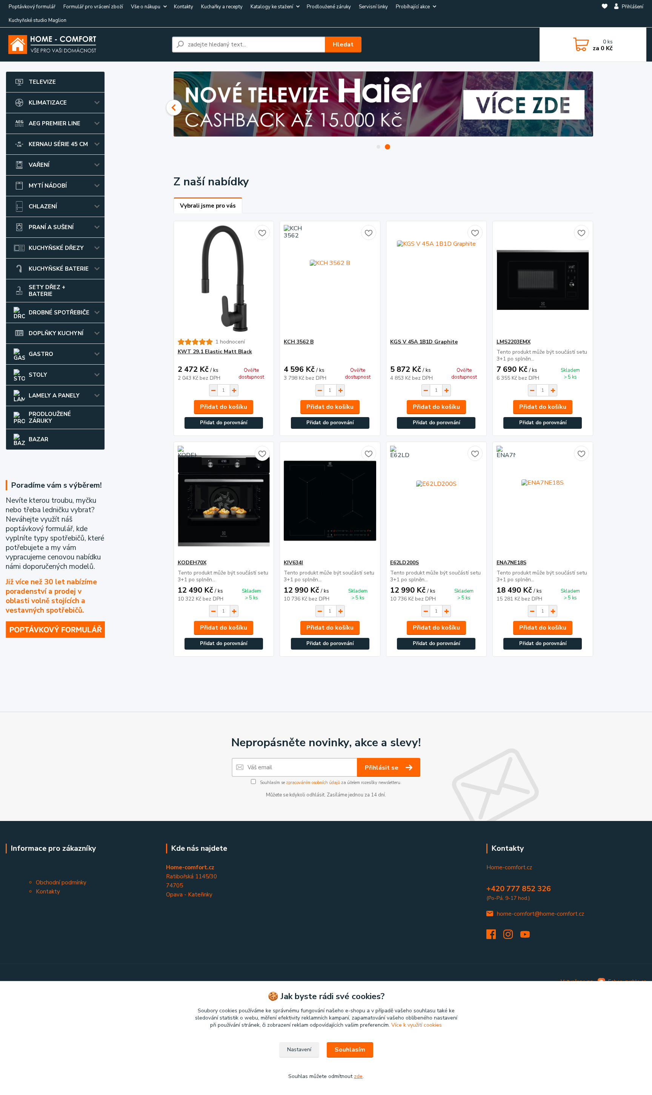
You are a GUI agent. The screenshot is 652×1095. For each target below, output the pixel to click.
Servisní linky (373, 6)
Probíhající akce (413, 6)
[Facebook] (494, 936)
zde (358, 1076)
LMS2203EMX (514, 341)
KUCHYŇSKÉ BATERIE (59, 269)
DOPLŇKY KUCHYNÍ (56, 333)
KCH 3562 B (299, 341)
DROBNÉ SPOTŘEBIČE (59, 312)
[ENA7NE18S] (543, 500)
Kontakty (183, 6)
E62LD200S (404, 562)
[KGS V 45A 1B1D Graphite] (436, 279)
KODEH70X (192, 562)
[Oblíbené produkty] (604, 14)
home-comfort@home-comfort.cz (540, 914)
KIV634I (293, 562)
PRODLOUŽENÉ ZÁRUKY (50, 417)
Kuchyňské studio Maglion (37, 20)
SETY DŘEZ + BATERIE (47, 290)
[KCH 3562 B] (330, 279)
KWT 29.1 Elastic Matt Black (215, 351)
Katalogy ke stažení (272, 6)
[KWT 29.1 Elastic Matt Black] (224, 279)
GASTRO (41, 354)
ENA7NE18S (511, 562)
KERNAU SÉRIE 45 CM (58, 144)
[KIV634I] (330, 500)
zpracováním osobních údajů (313, 782)
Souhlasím (350, 1050)
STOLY (38, 375)
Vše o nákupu (145, 6)
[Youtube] (528, 936)
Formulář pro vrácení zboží (93, 6)
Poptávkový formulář (32, 6)
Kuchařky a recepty (222, 6)
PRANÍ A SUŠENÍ (51, 227)
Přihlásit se (382, 768)
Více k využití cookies (416, 1025)
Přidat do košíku (223, 407)
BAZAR (38, 439)
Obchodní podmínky (61, 882)
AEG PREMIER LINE (54, 123)
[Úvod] (86, 44)
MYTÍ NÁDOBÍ (48, 185)
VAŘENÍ (39, 165)
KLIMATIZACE (48, 102)
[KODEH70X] (224, 500)
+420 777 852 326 (518, 889)
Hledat (343, 44)
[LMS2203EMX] (543, 279)
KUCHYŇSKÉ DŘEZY (56, 248)
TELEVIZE (42, 82)
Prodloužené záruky (329, 6)
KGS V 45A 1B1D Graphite (424, 341)
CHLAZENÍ (43, 206)
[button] (174, 108)
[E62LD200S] (436, 500)
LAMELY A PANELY (54, 395)
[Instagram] (511, 936)
